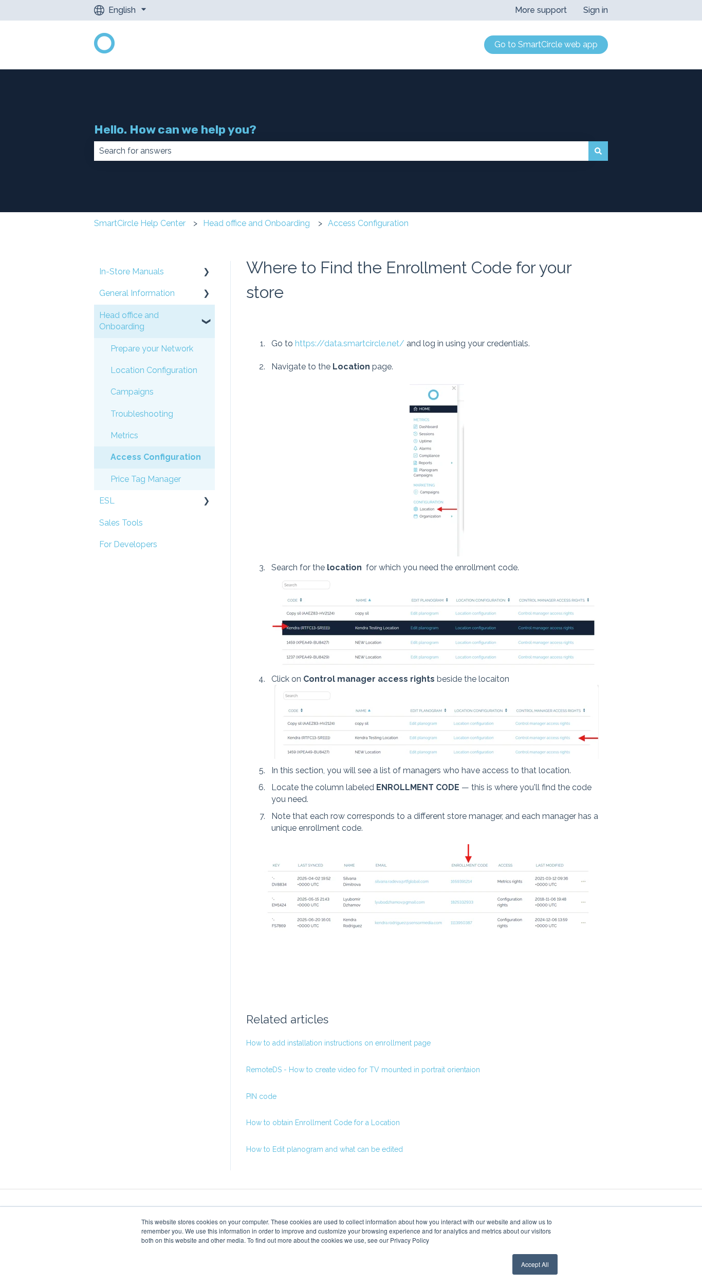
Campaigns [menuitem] (132, 392)
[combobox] (341, 151)
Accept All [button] (535, 1264)
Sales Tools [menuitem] (121, 523)
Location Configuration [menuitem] (153, 370)
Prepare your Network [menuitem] (151, 348)
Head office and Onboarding (256, 223)
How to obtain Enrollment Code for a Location (323, 1122)
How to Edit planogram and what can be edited (324, 1149)
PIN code (261, 1096)
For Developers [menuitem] (128, 544)
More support (541, 10)
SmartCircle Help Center (140, 223)
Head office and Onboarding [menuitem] (129, 320)
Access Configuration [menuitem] (155, 457)
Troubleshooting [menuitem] (141, 414)
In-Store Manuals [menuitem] (131, 271)
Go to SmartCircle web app (546, 44)
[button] (206, 272)
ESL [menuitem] (107, 501)
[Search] (598, 151)
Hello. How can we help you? (175, 129)
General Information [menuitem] (137, 293)
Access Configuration (368, 223)
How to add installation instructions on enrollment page (338, 1043)
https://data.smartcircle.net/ (349, 343)
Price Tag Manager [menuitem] (145, 479)
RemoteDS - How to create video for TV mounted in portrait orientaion (363, 1070)
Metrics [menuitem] (124, 435)
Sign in (595, 10)
